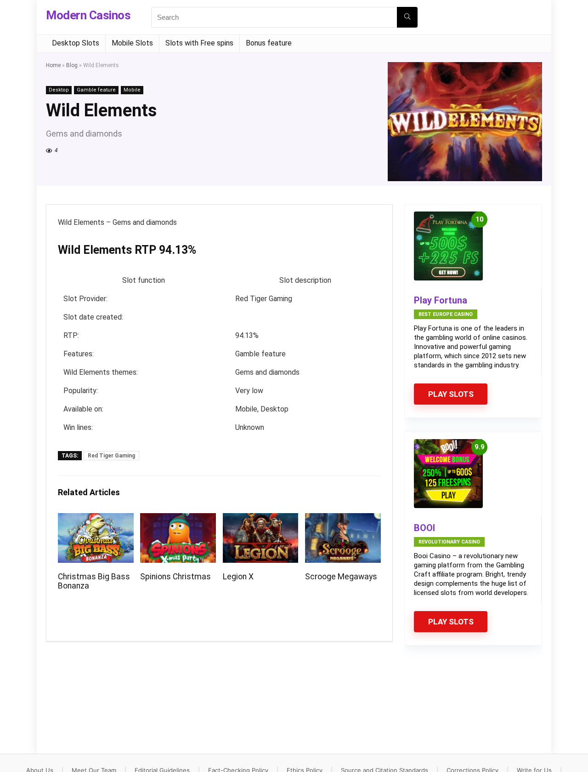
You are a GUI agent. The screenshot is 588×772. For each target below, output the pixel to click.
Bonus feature (269, 43)
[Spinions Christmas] (178, 519)
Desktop (59, 90)
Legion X (238, 576)
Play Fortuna (440, 300)
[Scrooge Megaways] (343, 519)
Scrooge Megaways (341, 576)
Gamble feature (96, 90)
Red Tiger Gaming (111, 455)
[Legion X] (261, 519)
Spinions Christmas (175, 576)
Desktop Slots (75, 43)
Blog (72, 65)
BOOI (424, 527)
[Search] (407, 17)
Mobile (132, 90)
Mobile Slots (132, 43)
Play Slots (451, 394)
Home (53, 65)
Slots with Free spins (199, 43)
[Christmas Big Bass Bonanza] (96, 519)
